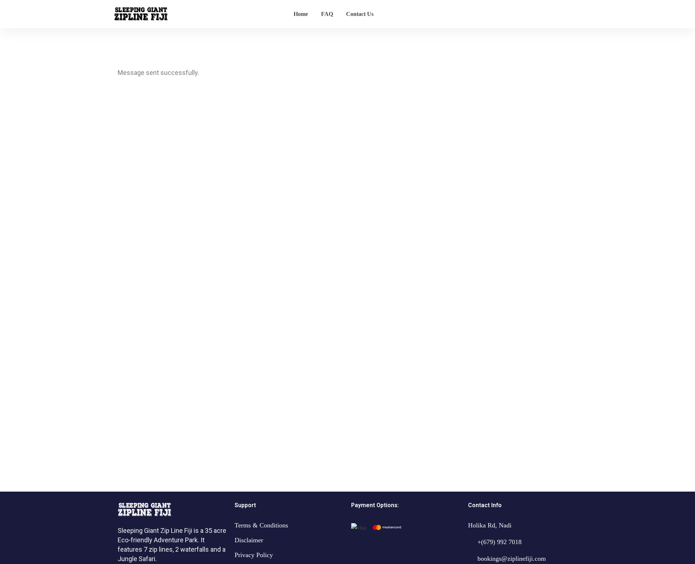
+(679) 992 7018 (499, 542)
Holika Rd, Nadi (489, 525)
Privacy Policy (254, 555)
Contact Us (360, 14)
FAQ (327, 14)
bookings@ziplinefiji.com (511, 558)
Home (301, 14)
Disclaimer (249, 540)
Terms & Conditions (261, 525)
